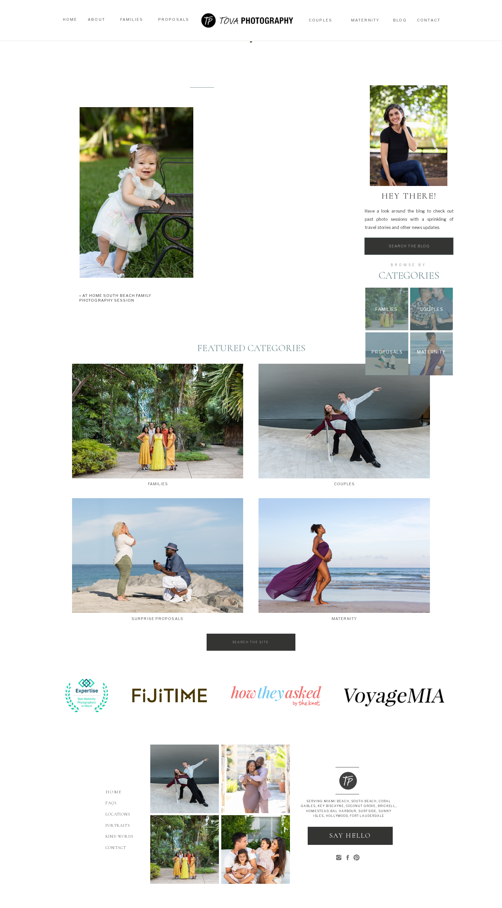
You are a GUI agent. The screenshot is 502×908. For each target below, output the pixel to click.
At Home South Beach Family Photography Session (115, 298)
